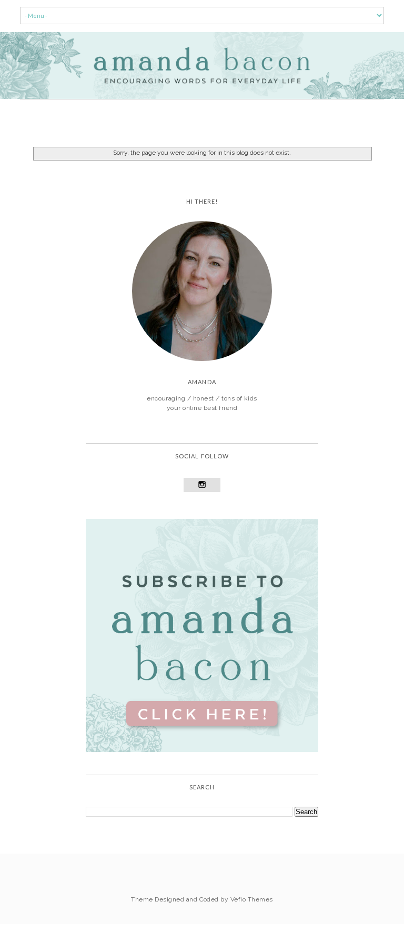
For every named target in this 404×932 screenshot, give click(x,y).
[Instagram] (202, 485)
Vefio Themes (251, 899)
